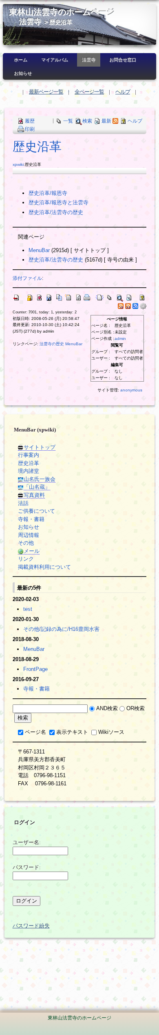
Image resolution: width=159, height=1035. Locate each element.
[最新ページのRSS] (115, 121)
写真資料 (34, 495)
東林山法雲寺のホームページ (62, 12)
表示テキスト (72, 732)
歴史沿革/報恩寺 (48, 193)
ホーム (20, 59)
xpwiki (18, 164)
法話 (23, 503)
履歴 (30, 121)
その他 (26, 543)
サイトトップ (39, 447)
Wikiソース (111, 732)
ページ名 (35, 732)
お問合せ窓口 (122, 59)
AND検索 (107, 708)
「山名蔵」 (37, 487)
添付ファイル (27, 278)
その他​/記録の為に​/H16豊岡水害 (61, 629)
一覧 (68, 121)
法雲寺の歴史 (52, 344)
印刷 (30, 129)
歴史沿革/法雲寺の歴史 (56, 212)
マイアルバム (54, 59)
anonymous (131, 390)
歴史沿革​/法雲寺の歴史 (56, 260)
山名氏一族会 (39, 479)
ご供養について (36, 511)
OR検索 (135, 708)
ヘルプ (122, 92)
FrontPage (35, 669)
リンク (26, 559)
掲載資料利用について (44, 567)
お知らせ (23, 73)
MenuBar (39, 250)
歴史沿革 (37, 146)
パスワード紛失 (31, 926)
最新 (106, 121)
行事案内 (28, 455)
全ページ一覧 (89, 92)
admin (120, 338)
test (27, 609)
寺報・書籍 (31, 519)
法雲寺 (30, 22)
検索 (87, 121)
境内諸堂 (28, 471)
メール (32, 551)
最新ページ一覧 (46, 92)
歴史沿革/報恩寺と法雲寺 (58, 202)
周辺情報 (28, 535)
